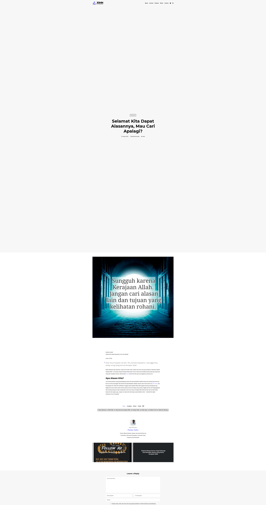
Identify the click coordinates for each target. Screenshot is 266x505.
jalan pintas (155, 383)
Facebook (129, 406)
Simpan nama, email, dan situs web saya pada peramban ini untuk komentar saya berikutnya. (134, 503)
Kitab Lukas (144, 410)
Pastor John (133, 430)
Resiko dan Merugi (163, 410)
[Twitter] (170, 3)
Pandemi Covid (152, 410)
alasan (127, 374)
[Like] (142, 406)
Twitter (135, 406)
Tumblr (139, 406)
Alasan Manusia (102, 410)
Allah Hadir (111, 410)
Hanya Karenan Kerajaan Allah (123, 410)
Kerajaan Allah (135, 410)
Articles (133, 115)
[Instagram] (172, 3)
